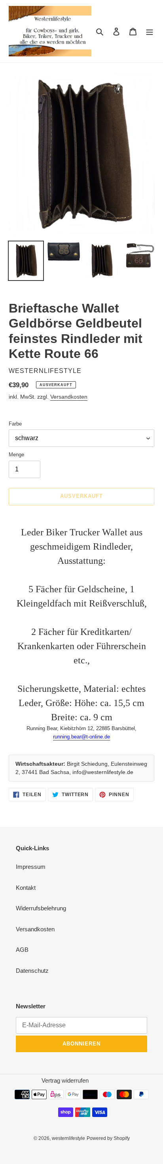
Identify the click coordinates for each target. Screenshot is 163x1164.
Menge (16, 455)
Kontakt (26, 887)
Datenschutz (32, 970)
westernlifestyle (68, 1138)
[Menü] (149, 31)
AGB (22, 949)
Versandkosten (68, 397)
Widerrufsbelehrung (41, 908)
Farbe (15, 424)
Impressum (30, 866)
